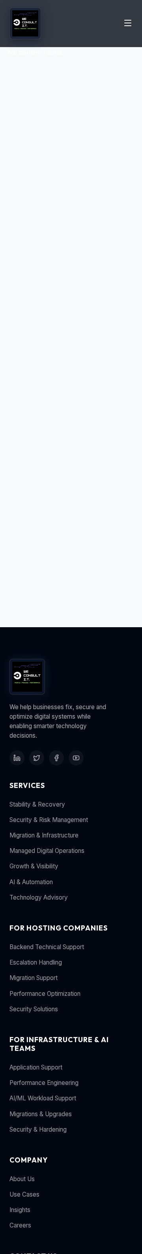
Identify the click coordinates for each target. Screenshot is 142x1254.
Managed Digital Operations (46, 850)
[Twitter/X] (36, 757)
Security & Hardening (38, 1129)
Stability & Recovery (37, 804)
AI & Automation (31, 882)
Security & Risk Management (48, 820)
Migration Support (33, 978)
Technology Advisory (38, 897)
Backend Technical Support (46, 947)
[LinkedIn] (16, 757)
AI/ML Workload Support (42, 1098)
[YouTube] (76, 757)
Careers (20, 1225)
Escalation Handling (35, 962)
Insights (19, 1210)
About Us (22, 1179)
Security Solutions (33, 1009)
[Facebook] (56, 757)
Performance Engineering (43, 1083)
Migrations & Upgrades (40, 1114)
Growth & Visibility (33, 866)
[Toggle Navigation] (128, 23)
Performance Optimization (44, 993)
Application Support (35, 1067)
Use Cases (24, 1194)
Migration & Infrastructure (43, 835)
